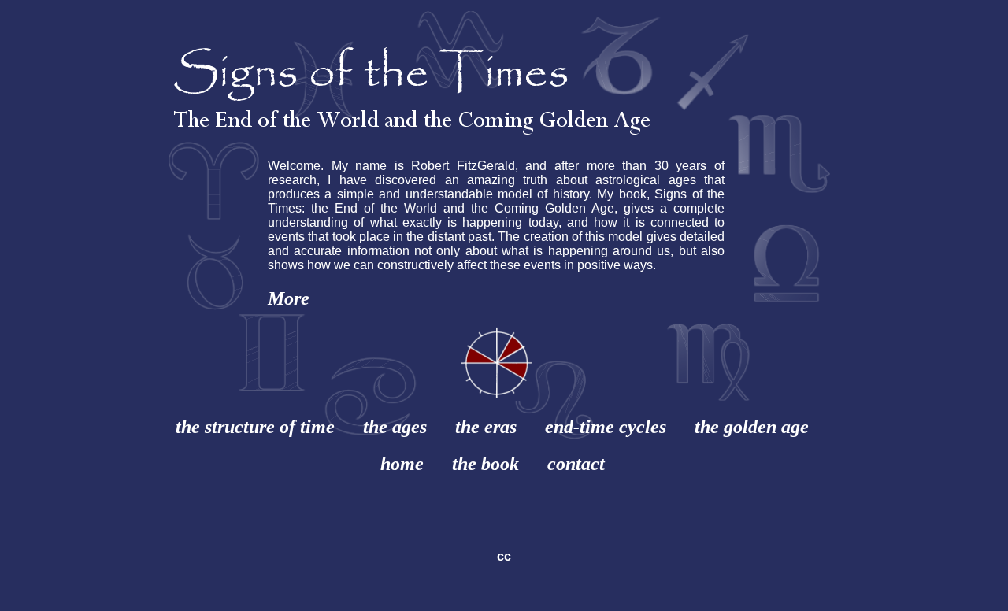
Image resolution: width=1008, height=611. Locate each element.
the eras (486, 427)
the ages (395, 427)
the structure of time (255, 427)
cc (504, 556)
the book (485, 464)
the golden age (752, 427)
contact (576, 464)
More (288, 298)
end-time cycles (605, 427)
